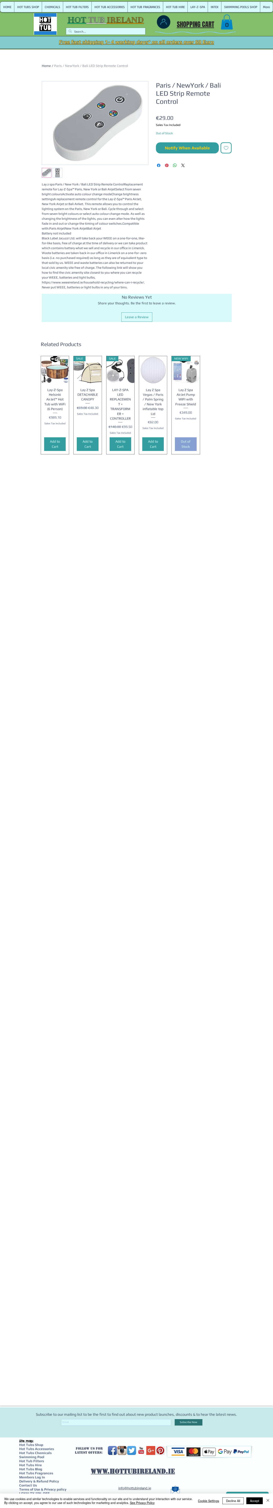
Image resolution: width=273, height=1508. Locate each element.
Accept (254, 1501)
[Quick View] (55, 370)
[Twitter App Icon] (131, 1450)
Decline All (233, 1501)
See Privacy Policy (142, 1503)
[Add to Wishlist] (226, 147)
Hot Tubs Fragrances (36, 1473)
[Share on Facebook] (158, 165)
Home (46, 66)
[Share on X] (183, 165)
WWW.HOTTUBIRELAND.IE (133, 1471)
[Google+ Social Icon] (150, 1450)
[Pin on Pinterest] (166, 165)
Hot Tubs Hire (30, 1465)
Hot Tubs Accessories (36, 1449)
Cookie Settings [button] (208, 1501)
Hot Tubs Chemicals (35, 1453)
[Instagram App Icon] (122, 1450)
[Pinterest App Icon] (160, 1450)
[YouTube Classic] (141, 1450)
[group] (136, 405)
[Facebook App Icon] (112, 1450)
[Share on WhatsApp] (174, 165)
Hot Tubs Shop (31, 1445)
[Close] (267, 1501)
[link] (227, 22)
